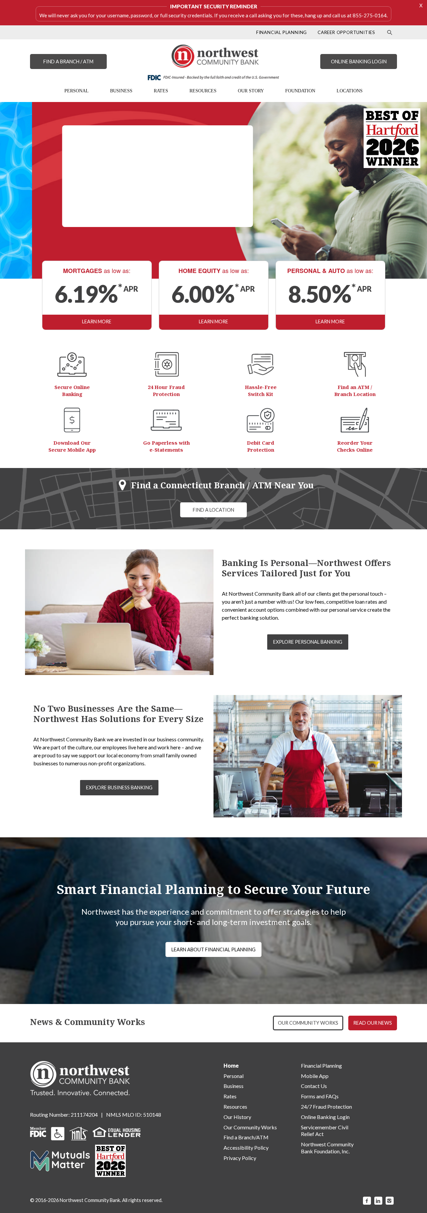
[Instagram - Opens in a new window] (390, 1201)
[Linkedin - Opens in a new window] (378, 1201)
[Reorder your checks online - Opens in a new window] (355, 420)
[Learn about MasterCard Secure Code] (261, 420)
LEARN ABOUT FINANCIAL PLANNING (213, 949)
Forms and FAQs (320, 1096)
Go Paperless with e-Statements (166, 446)
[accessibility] (57, 1133)
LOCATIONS (350, 90)
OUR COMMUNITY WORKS (308, 1023)
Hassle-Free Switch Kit (261, 390)
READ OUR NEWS (372, 1023)
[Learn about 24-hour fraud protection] (166, 364)
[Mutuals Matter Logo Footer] (60, 1160)
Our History (237, 1117)
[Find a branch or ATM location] (355, 364)
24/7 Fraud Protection (326, 1106)
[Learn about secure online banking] (72, 364)
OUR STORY (251, 90)
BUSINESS (121, 90)
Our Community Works (250, 1127)
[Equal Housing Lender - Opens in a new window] (116, 1131)
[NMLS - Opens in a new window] (78, 1133)
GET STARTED (125, 211)
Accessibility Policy (246, 1147)
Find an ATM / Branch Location (355, 390)
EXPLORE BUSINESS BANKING (119, 787)
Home (231, 1065)
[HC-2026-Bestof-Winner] (110, 1161)
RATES (161, 90)
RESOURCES (203, 90)
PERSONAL (76, 90)
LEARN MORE (96, 321)
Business (234, 1086)
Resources (235, 1106)
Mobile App (315, 1076)
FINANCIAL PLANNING (281, 32)
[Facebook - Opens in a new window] (367, 1201)
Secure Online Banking (72, 390)
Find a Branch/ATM (246, 1137)
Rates (230, 1096)
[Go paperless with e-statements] (166, 420)
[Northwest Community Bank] (213, 62)
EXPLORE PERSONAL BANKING (307, 642)
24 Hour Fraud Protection (166, 390)
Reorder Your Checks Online (355, 446)
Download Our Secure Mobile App (72, 446)
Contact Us (314, 1086)
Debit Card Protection (260, 446)
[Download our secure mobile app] (72, 420)
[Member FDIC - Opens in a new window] (38, 1131)
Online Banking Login (325, 1117)
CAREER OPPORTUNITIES (346, 32)
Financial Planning (321, 1065)
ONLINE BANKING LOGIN (359, 61)
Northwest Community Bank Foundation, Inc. (327, 1147)
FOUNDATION (300, 90)
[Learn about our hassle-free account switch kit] (260, 364)
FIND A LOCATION (213, 510)
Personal (234, 1076)
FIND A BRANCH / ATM (68, 61)
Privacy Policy (240, 1158)
